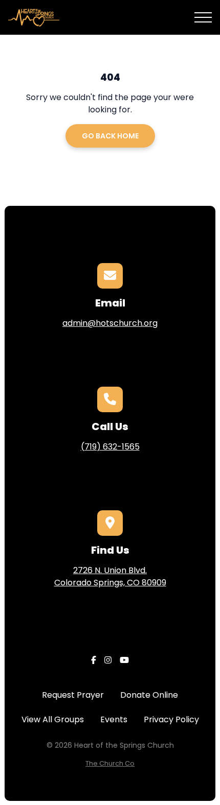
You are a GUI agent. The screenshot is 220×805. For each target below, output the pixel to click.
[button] (203, 17)
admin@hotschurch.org (110, 323)
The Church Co (110, 763)
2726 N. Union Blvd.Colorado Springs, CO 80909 (110, 576)
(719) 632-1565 (110, 447)
